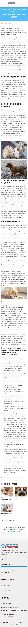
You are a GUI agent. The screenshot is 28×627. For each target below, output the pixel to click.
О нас (4, 588)
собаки (4, 477)
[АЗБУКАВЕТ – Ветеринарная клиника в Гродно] (11, 3)
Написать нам (13, 536)
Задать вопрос (6, 590)
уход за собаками (20, 477)
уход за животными (10, 477)
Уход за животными (18, 23)
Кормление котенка (6, 513)
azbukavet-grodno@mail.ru (11, 607)
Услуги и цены (6, 585)
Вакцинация (6, 572)
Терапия (5, 575)
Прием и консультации (9, 570)
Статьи (5, 593)
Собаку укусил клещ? (20, 497)
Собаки (12, 23)
